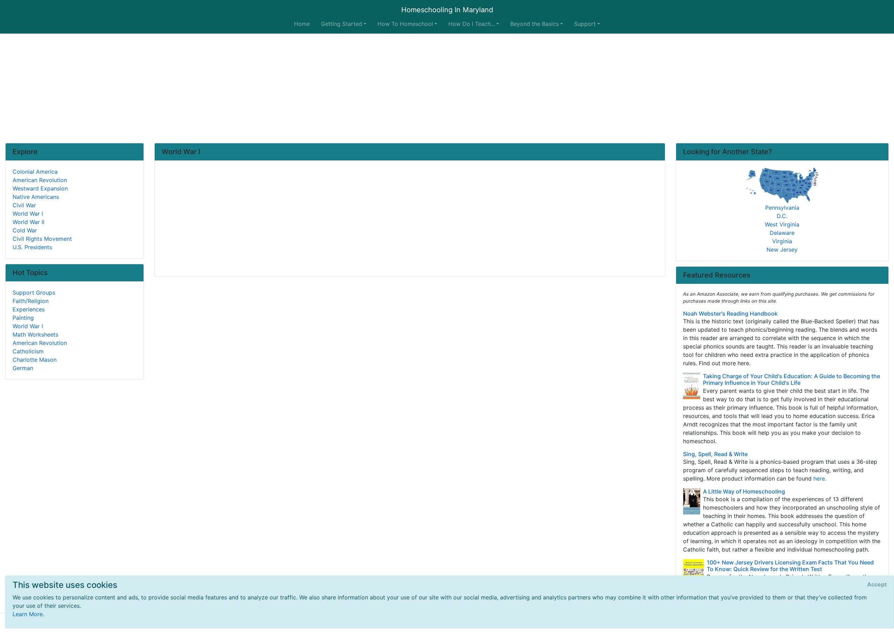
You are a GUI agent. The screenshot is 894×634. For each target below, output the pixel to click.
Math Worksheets (35, 334)
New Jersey (782, 249)
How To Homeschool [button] (405, 23)
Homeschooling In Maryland (447, 10)
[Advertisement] (447, 88)
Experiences (29, 309)
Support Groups (34, 292)
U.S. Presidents (32, 247)
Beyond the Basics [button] (534, 23)
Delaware (782, 232)
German (23, 368)
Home (302, 23)
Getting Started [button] (341, 23)
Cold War (25, 230)
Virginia (782, 241)
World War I (28, 213)
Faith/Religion (31, 300)
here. (819, 478)
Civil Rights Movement (42, 238)
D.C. (782, 215)
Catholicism (28, 351)
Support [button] (585, 23)
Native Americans (36, 196)
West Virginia (782, 224)
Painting (23, 317)
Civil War (24, 205)
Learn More (28, 614)
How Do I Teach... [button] (471, 23)
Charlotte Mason (35, 359)
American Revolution (40, 179)
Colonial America (35, 171)
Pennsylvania (782, 207)
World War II (28, 221)
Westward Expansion (40, 188)
